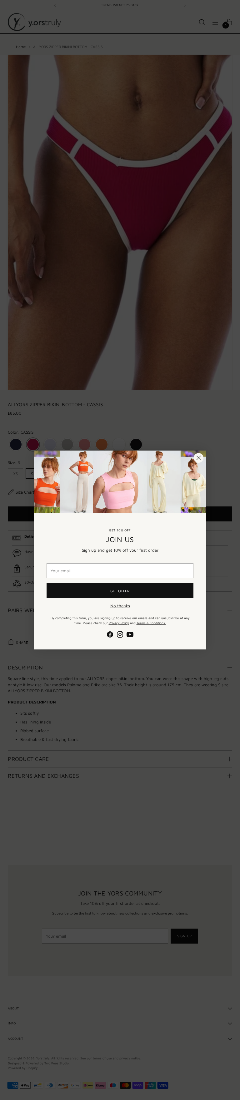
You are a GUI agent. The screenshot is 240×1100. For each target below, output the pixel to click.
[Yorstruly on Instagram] (120, 635)
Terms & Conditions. (151, 623)
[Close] (198, 458)
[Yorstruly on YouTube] (130, 635)
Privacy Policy (119, 623)
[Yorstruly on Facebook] (110, 635)
